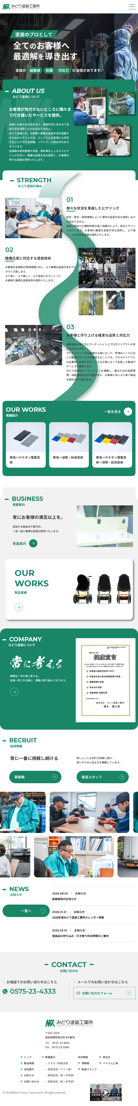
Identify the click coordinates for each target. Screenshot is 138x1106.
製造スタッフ (92, 776)
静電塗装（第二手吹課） (62, 1081)
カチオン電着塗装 (58, 1063)
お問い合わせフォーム (97, 993)
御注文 (106, 1057)
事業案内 (19, 543)
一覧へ (26, 910)
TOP (128, 1098)
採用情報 (83, 1057)
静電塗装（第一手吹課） (62, 1075)
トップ (27, 1057)
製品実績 (29, 1063)
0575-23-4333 (33, 991)
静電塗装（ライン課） (60, 1069)
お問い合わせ (31, 1081)
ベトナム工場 (110, 1063)
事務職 (19, 776)
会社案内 (29, 1069)
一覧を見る (112, 411)
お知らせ (80, 893)
